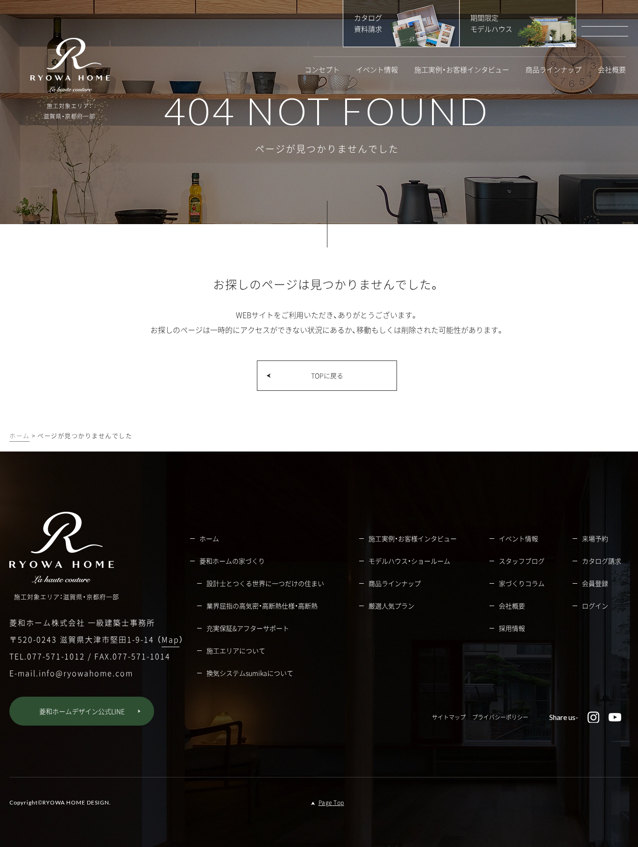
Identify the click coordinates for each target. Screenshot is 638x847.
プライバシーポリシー (500, 717)
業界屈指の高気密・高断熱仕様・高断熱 (262, 605)
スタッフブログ (522, 561)
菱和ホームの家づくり (232, 561)
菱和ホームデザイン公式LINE (82, 711)
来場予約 (595, 538)
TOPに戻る (327, 375)
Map (170, 639)
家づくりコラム (522, 583)
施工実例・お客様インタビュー (461, 69)
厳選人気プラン (391, 605)
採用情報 (512, 628)
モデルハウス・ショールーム (409, 561)
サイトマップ (449, 717)
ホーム (19, 435)
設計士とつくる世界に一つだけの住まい (265, 583)
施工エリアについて (235, 650)
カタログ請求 (601, 561)
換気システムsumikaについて (249, 673)
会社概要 (612, 69)
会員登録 (595, 583)
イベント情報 (377, 69)
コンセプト (322, 69)
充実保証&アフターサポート (247, 628)
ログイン (595, 605)
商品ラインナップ (553, 69)
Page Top (331, 802)
